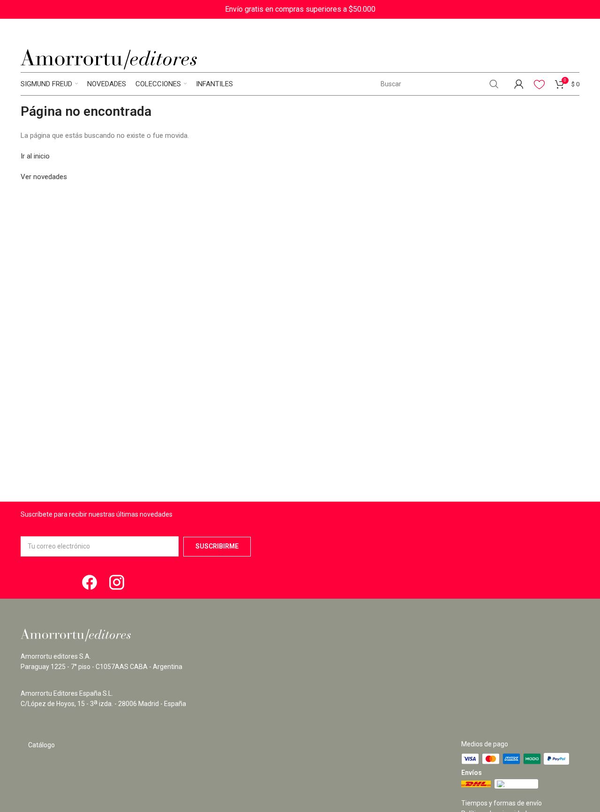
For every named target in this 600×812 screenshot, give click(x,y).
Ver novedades (44, 177)
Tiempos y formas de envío (501, 803)
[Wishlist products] (539, 84)
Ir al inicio (35, 156)
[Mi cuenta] (519, 84)
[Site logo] (109, 59)
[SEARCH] (494, 84)
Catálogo (41, 745)
